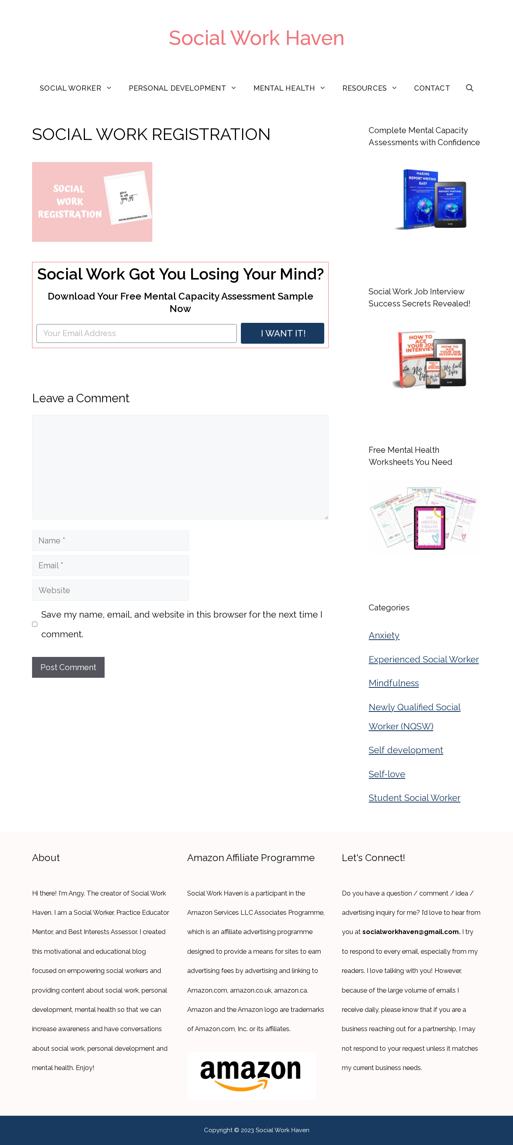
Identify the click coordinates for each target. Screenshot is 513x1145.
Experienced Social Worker (424, 659)
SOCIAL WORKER (70, 88)
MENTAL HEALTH (284, 88)
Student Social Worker (414, 797)
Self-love (387, 774)
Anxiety (384, 635)
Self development (406, 750)
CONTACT (432, 88)
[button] (469, 88)
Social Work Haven (257, 38)
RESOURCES (364, 88)
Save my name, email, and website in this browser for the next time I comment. (181, 624)
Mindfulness (394, 683)
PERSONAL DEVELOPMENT (177, 88)
